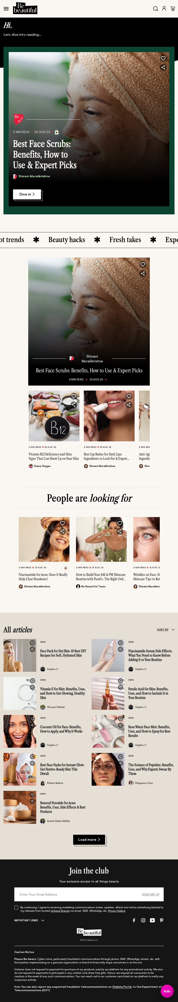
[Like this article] (73, 396)
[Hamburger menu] (6, 8)
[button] (163, 58)
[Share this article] (73, 404)
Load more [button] (87, 839)
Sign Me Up (151, 894)
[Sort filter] (172, 629)
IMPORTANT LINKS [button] (26, 920)
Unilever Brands (60, 910)
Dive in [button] (25, 194)
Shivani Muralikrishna (34, 176)
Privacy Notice (116, 910)
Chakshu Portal (122, 986)
